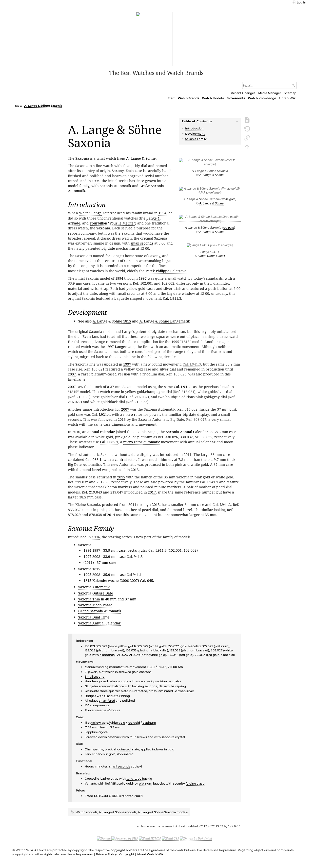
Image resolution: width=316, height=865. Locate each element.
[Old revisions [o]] (247, 128)
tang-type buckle (139, 778)
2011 (188, 454)
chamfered (107, 700)
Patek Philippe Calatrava (166, 271)
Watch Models (213, 98)
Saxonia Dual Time (93, 617)
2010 (76, 431)
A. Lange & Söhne (211, 175)
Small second (94, 676)
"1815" (185, 341)
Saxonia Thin (89, 599)
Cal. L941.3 (192, 364)
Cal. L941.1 (183, 386)
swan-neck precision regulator (158, 681)
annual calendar (101, 431)
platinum (221, 646)
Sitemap (290, 93)
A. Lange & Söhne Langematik (164, 321)
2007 (72, 374)
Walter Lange (90, 213)
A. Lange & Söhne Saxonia (43, 105)
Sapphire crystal (96, 732)
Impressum (84, 854)
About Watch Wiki (150, 854)
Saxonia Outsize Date (95, 593)
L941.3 (162, 667)
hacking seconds (144, 686)
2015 (121, 477)
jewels (92, 672)
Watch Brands (188, 98)
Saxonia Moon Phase (95, 605)
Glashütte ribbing (117, 696)
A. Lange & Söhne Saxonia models (163, 812)
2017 (152, 492)
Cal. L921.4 (101, 414)
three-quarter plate (114, 691)
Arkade (74, 223)
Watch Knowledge (262, 98)
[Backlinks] (247, 137)
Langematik (125, 346)
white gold (228, 199)
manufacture (119, 667)
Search (294, 85)
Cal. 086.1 (93, 459)
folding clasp (195, 783)
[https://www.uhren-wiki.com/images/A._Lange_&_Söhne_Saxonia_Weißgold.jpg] (210, 191)
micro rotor (132, 414)
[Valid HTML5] (150, 838)
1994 (96, 180)
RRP (115, 796)
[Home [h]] (154, 38)
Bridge (90, 696)
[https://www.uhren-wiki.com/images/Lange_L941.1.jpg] (210, 246)
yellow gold (126, 646)
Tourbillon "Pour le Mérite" (112, 223)
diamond (106, 655)
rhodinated (122, 749)
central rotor (125, 459)
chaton (144, 672)
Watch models (86, 812)
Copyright (126, 854)
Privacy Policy (106, 854)
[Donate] (104, 838)
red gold (228, 227)
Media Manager (269, 93)
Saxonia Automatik (115, 185)
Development (195, 133)
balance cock (118, 681)
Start (171, 98)
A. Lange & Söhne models (117, 812)
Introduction (194, 128)
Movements (236, 98)
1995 (175, 341)
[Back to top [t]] (247, 146)
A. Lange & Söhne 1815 (112, 321)
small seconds (142, 243)
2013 (122, 419)
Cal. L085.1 (109, 442)
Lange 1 (153, 218)
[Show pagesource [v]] (247, 119)
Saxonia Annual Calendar (187, 431)
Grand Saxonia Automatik (99, 611)
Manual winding (96, 667)
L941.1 (151, 667)
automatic (151, 442)
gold (171, 749)
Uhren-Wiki (287, 98)
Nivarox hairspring (172, 686)
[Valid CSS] (170, 838)
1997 (143, 278)
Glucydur (91, 686)
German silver (184, 691)
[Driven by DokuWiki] (196, 838)
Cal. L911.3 (172, 298)
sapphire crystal (173, 737)
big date (108, 248)
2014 (111, 514)
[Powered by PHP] (124, 838)
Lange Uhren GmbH (211, 256)
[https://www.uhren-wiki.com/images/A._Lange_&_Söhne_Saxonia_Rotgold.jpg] (210, 220)
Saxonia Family (195, 139)
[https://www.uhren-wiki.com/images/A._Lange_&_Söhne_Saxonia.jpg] (210, 163)
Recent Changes (243, 93)
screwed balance (111, 686)
